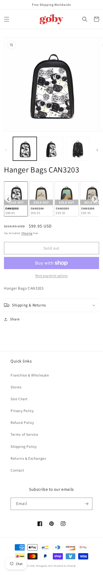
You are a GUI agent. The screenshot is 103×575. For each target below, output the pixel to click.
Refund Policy (22, 422)
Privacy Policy (22, 410)
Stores (16, 387)
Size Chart (19, 398)
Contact (17, 470)
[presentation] (8, 199)
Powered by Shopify (65, 565)
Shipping (26, 233)
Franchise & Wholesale (30, 375)
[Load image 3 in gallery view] (78, 149)
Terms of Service (24, 434)
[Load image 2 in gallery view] (51, 149)
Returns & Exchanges (28, 458)
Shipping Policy (24, 446)
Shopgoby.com (44, 565)
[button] (6, 19)
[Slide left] (6, 150)
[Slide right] (97, 150)
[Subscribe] (86, 504)
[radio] (16, 198)
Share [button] (15, 319)
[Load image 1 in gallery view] (25, 149)
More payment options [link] (51, 275)
